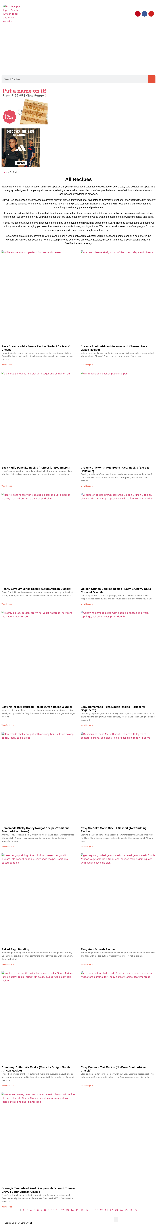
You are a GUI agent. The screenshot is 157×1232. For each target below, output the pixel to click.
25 (126, 1210)
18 (91, 1210)
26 (131, 1210)
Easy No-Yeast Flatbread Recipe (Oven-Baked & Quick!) (38, 706)
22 (111, 1210)
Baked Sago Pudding (15, 949)
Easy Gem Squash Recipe (98, 949)
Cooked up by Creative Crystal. (18, 1223)
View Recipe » (8, 365)
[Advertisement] (78, 50)
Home (4, 172)
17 (87, 1210)
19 (96, 1210)
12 (62, 1210)
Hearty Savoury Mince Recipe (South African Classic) (36, 588)
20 (101, 1210)
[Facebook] (144, 14)
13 (67, 1210)
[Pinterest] (138, 14)
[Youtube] (151, 14)
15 (77, 1210)
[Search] (151, 79)
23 (116, 1210)
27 (136, 1210)
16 (82, 1210)
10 (52, 1210)
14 (72, 1210)
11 (57, 1210)
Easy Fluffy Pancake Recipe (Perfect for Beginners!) (36, 467)
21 (106, 1210)
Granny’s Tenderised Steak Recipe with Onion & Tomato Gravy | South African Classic (38, 1190)
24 (121, 1210)
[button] (106, 12)
